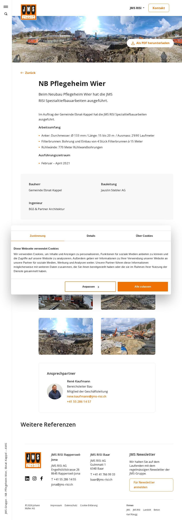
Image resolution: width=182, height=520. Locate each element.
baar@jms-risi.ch (101, 479)
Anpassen (88, 286)
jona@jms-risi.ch (62, 484)
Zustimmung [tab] (38, 235)
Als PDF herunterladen (153, 43)
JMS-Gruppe (5, 506)
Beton (157, 509)
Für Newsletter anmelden (144, 484)
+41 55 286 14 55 (65, 479)
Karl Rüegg (132, 514)
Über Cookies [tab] (144, 235)
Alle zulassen (143, 286)
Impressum (56, 505)
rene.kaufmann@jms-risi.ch (86, 396)
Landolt (147, 509)
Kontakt (159, 8)
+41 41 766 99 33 (104, 474)
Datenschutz (71, 505)
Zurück (30, 73)
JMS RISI (135, 8)
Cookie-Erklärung (88, 505)
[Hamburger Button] (6, 6)
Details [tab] (91, 235)
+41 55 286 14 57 (79, 401)
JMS (128, 509)
